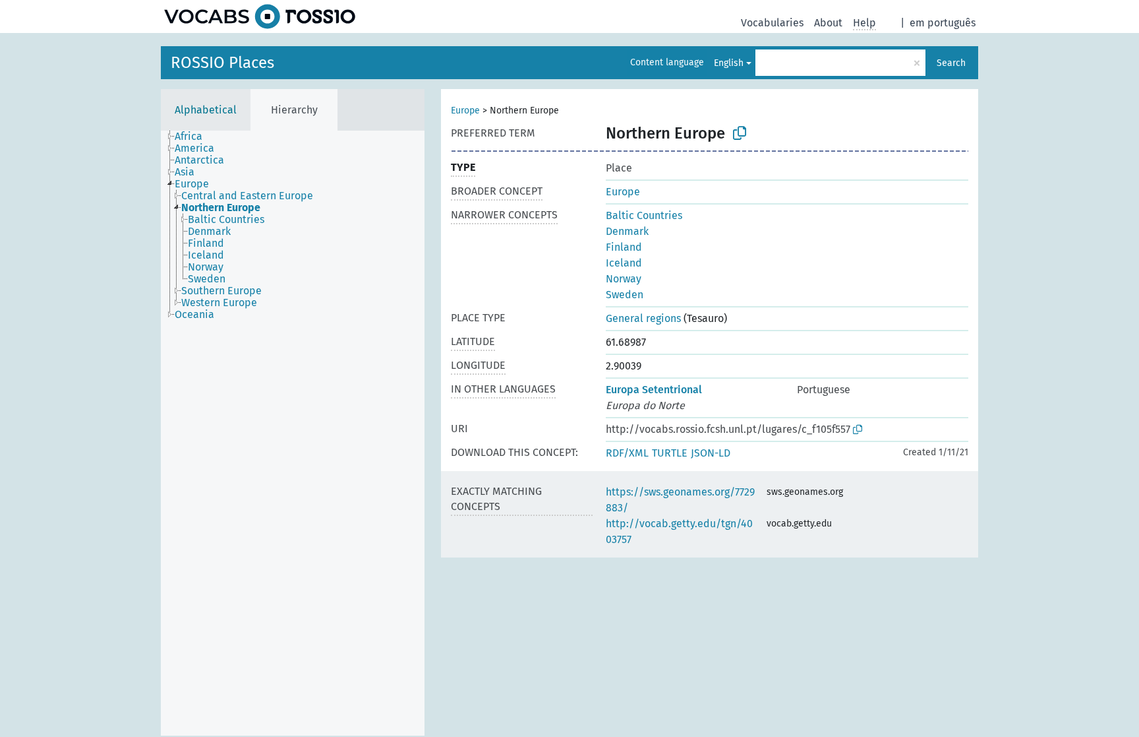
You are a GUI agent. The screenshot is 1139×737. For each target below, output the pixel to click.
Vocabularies (772, 22)
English (729, 63)
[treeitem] (194, 137)
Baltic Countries (644, 215)
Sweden (624, 294)
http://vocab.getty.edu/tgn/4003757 (679, 531)
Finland (624, 247)
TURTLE (669, 453)
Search (951, 63)
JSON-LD (710, 453)
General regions (643, 318)
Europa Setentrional (654, 389)
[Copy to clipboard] (739, 133)
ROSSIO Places (222, 62)
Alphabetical (206, 110)
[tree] (292, 433)
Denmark (627, 231)
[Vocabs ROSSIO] (260, 16)
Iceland (624, 263)
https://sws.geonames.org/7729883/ (680, 500)
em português (943, 22)
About (828, 22)
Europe (465, 110)
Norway (623, 278)
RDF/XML (627, 453)
